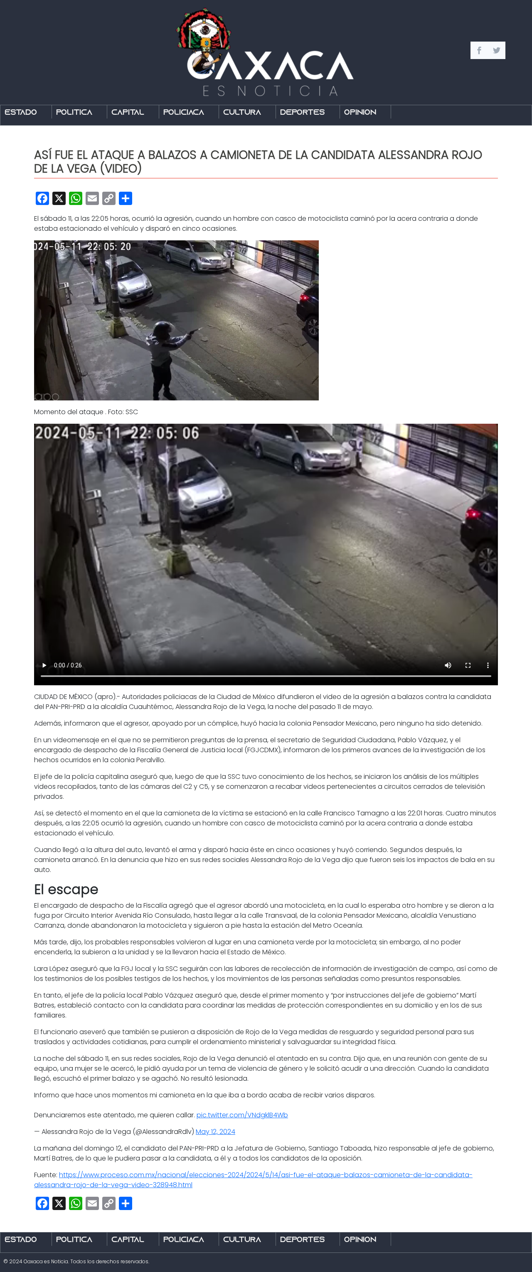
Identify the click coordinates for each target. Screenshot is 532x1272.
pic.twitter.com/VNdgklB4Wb (242, 1115)
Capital (127, 113)
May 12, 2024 (215, 1131)
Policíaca (183, 113)
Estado (21, 113)
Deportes (302, 113)
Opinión (360, 113)
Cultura (242, 113)
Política (74, 113)
